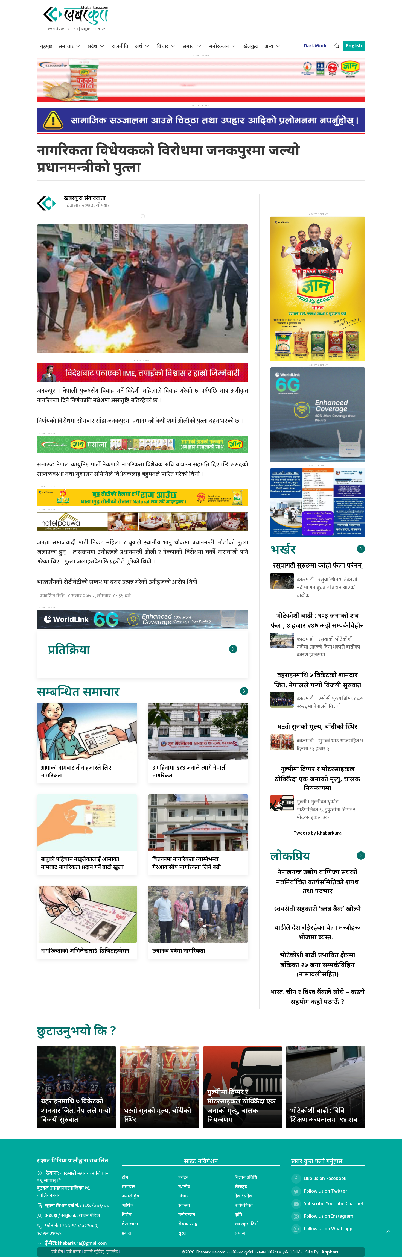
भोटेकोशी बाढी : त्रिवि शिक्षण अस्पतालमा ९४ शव (323, 1115)
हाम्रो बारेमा (73, 1252)
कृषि (238, 1214)
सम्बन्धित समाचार (78, 691)
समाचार (66, 46)
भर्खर (283, 549)
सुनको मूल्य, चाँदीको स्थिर (317, 726)
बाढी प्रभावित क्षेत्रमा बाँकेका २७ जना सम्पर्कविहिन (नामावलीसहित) (317, 964)
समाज (189, 46)
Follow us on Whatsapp (328, 1229)
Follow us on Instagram (328, 1216)
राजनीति (120, 46)
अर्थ (138, 46)
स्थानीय (184, 1186)
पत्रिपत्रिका (244, 1205)
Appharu (330, 1252)
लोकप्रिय (290, 855)
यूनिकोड (112, 1252)
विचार (162, 46)
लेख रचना (130, 1224)
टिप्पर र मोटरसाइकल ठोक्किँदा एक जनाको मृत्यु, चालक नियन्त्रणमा (317, 778)
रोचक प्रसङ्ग (188, 1224)
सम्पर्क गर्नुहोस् (94, 1252)
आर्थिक (127, 1205)
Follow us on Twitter (325, 1191)
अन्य (268, 46)
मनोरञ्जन (219, 46)
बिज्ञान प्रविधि (246, 1177)
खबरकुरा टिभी (247, 1224)
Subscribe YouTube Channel (333, 1203)
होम (125, 1177)
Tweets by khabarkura (317, 833)
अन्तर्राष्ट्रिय (130, 1196)
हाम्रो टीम (57, 1252)
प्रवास (126, 1233)
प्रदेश (92, 46)
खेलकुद (250, 46)
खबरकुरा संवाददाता (85, 198)
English (354, 46)
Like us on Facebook (325, 1178)
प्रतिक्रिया (69, 649)
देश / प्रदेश (243, 1196)
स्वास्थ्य (184, 1205)
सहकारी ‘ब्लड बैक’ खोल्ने (317, 908)
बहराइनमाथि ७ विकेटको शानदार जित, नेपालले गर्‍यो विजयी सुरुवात (75, 1110)
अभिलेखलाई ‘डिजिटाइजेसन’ (85, 950)
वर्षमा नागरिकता (178, 950)
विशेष (127, 1214)
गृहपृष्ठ (46, 46)
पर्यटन (183, 1177)
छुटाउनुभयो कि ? (76, 1030)
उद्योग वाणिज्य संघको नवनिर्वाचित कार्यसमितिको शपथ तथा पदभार (317, 881)
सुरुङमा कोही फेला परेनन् (317, 564)
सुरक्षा (183, 1233)
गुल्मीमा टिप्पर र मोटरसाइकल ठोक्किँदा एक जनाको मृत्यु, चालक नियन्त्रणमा (241, 1105)
